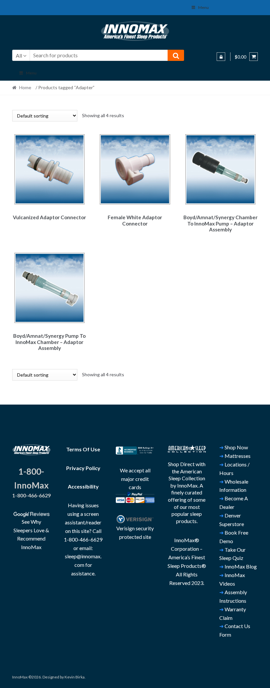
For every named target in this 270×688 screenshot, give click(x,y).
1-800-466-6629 (31, 495)
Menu (203, 7)
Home (25, 87)
